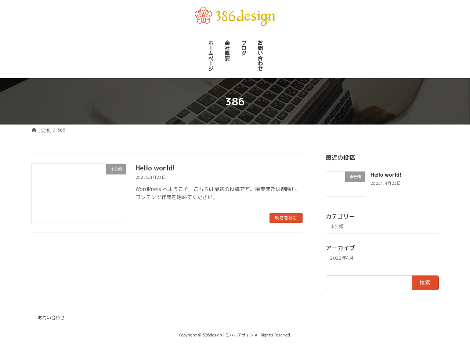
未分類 (336, 227)
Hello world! (155, 168)
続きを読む (286, 218)
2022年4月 (342, 258)
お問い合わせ (51, 317)
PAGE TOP (452, 329)
